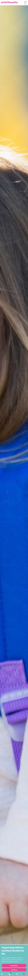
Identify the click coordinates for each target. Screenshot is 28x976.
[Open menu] (25, 2)
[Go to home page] (9, 2)
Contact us (14, 970)
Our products (14, 965)
